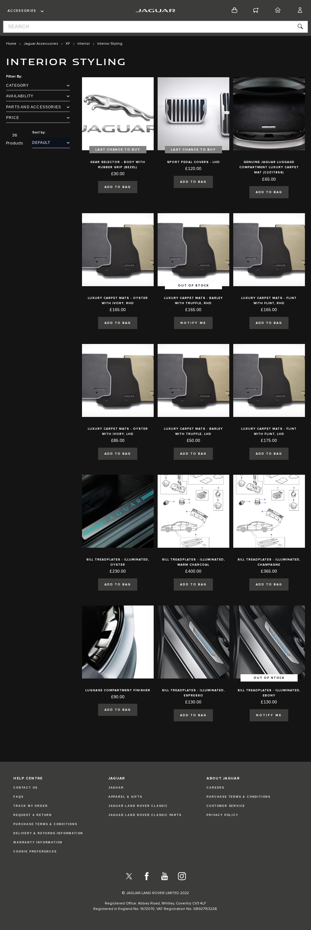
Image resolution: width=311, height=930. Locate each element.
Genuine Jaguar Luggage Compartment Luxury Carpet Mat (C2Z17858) (269, 167)
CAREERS (215, 787)
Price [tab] (12, 118)
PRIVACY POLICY (222, 815)
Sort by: (39, 132)
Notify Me (193, 322)
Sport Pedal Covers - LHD (193, 162)
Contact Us (25, 787)
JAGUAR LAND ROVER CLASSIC (138, 805)
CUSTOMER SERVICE (226, 805)
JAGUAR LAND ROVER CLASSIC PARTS (145, 815)
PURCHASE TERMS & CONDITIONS (239, 796)
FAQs (18, 796)
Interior (83, 44)
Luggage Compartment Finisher (117, 690)
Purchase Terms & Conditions (45, 824)
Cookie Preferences (34, 851)
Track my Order (30, 805)
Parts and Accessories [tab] (33, 107)
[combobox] (155, 27)
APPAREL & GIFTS (125, 796)
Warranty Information (38, 842)
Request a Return (32, 815)
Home (11, 44)
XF (68, 44)
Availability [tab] (19, 96)
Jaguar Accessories (41, 44)
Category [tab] (17, 85)
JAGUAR (116, 787)
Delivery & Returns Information (48, 833)
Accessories (22, 10)
